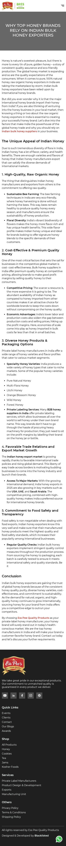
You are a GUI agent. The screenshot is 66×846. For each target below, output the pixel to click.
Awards (6, 730)
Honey (6, 749)
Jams (5, 762)
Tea (4, 758)
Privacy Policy (10, 808)
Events (6, 713)
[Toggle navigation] (62, 5)
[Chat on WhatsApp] (59, 839)
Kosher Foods (10, 766)
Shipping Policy (11, 816)
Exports (6, 789)
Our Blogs (8, 726)
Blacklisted (42, 835)
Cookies (7, 753)
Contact (7, 722)
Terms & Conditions (14, 812)
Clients (6, 717)
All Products (9, 744)
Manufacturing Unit (14, 794)
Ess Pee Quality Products (33, 617)
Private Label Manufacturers (19, 780)
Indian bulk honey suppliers (19, 131)
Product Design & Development (21, 785)
